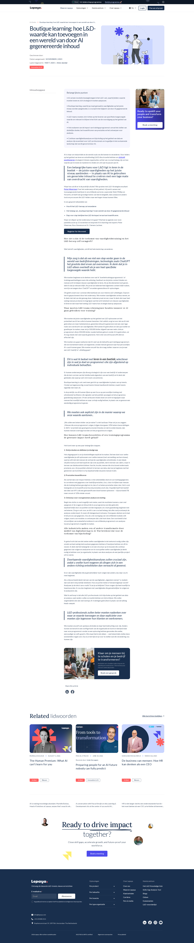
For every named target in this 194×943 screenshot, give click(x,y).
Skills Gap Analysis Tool (152, 890)
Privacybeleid (122, 934)
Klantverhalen (128, 893)
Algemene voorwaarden (105, 934)
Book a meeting (150, 125)
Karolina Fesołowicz (131, 756)
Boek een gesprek (108, 673)
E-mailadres (36, 891)
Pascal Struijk (82, 756)
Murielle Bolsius (37, 756)
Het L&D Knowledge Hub (153, 886)
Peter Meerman (70, 189)
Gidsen (145, 897)
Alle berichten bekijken (152, 716)
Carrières (126, 897)
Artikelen (33, 22)
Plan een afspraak (156, 8)
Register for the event (77, 231)
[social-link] (144, 922)
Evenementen (148, 901)
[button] (82, 8)
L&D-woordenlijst (150, 904)
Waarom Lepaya (129, 890)
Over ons (126, 886)
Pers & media (128, 901)
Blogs (145, 893)
